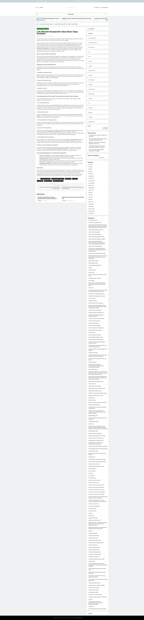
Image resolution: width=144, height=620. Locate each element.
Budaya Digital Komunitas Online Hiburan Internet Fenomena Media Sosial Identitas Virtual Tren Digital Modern (98, 257)
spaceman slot (91, 515)
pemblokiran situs (48, 180)
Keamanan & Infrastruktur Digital (95, 325)
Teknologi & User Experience (94, 556)
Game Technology (92, 298)
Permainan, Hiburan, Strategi (94, 464)
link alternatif (76, 38)
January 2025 (91, 206)
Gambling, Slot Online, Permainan (95, 278)
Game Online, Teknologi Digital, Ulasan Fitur (97, 296)
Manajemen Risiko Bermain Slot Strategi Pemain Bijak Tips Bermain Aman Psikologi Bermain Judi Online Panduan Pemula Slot (98, 378)
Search (89, 126)
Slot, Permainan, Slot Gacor (94, 503)
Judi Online (75, 178)
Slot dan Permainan (92, 478)
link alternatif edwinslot (93, 369)
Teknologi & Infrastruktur (93, 538)
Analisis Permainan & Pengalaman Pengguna (97, 239)
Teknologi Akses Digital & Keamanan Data (96, 559)
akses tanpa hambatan (45, 178)
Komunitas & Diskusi (92, 362)
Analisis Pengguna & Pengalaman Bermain (96, 236)
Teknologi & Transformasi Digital (95, 554)
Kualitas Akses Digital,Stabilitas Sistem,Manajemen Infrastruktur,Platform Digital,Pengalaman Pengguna (96, 366)
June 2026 (90, 166)
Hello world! (102, 157)
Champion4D (68, 178)
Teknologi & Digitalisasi (93, 533)
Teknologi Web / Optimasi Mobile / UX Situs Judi (98, 597)
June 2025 (90, 194)
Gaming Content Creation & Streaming (96, 303)
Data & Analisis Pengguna (93, 260)
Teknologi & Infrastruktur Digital (94, 540)
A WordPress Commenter (93, 157)
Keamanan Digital (92, 332)
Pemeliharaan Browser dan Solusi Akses (96, 438)
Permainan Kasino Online (93, 451)
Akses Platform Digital (93, 220)
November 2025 (91, 183)
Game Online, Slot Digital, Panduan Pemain (97, 293)
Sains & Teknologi (92, 471)
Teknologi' (90, 599)
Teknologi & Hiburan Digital (94, 535)
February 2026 (91, 176)
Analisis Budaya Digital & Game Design (96, 229)
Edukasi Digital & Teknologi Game (95, 265)
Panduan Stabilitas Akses (93, 431)
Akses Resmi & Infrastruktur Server (95, 222)
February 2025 (91, 204)
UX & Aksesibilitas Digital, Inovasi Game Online (97, 608)
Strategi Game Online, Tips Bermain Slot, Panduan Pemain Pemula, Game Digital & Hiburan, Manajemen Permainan (98, 524)
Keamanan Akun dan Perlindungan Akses (96, 327)
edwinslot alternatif (92, 269)
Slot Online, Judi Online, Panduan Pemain (96, 484)
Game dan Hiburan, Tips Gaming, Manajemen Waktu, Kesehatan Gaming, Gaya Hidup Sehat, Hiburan (97, 284)
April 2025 (90, 199)
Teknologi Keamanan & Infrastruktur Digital (97, 585)
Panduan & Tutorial (92, 383)
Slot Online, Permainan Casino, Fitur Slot (96, 489)
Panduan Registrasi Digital (93, 421)
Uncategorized (91, 606)
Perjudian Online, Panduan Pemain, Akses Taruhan (98, 446)
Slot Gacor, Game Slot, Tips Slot (95, 480)
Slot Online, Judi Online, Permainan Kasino (96, 487)
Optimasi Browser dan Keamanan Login (96, 381)
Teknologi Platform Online (93, 592)
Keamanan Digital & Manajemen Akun (96, 337)
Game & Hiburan (92, 280)
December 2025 (91, 180)
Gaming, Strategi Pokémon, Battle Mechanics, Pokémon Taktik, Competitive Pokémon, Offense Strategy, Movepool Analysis (98, 306)
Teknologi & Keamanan (93, 545)
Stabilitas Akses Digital (93, 517)
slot (89, 52)
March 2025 (91, 201)
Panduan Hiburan (92, 397)
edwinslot (90, 267)
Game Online (91, 287)
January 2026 (91, 178)
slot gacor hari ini (92, 70)
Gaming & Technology (93, 300)
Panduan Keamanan (92, 400)
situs (89, 56)
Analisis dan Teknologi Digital (94, 232)
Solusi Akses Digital (92, 508)
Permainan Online (92, 456)
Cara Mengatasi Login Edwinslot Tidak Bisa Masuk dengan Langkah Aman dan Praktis (85, 1)
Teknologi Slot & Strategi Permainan (95, 594)
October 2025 (91, 185)
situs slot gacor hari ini (93, 42)
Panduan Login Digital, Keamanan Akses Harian (97, 402)
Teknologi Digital (92, 561)
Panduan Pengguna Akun (93, 415)
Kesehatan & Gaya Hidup (93, 352)
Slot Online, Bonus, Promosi (94, 482)
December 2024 (91, 208)
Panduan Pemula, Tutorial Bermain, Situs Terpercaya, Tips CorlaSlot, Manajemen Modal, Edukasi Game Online (97, 412)
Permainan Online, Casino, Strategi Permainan (97, 459)
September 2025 (92, 187)
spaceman (90, 112)
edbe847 (39, 36)
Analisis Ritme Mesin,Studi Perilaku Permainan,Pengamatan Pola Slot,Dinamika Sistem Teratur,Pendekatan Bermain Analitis (97, 242)
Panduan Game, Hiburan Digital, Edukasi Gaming (98, 393)
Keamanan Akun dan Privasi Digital (95, 330)
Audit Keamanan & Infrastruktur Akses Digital (97, 253)
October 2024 (91, 213)
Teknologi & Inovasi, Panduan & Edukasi (96, 542)
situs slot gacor (91, 47)
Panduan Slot (91, 423)
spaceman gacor (92, 121)
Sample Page (71, 14)
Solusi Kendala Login (92, 510)
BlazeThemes (79, 617)
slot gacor (90, 65)
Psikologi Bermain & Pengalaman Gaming (96, 466)
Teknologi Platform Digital (93, 589)
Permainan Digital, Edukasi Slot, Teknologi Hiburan (98, 448)
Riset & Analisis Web (92, 468)
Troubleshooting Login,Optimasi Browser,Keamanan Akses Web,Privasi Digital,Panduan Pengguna (96, 603)
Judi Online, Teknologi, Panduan (42, 28)
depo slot (90, 61)
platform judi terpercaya (58, 180)
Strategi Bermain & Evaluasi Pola (95, 520)
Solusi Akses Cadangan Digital (94, 506)
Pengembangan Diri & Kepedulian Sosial (96, 440)
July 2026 (90, 164)
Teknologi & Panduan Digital (94, 549)
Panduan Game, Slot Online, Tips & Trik (96, 395)
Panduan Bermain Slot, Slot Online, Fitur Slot (97, 388)
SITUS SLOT (91, 473)
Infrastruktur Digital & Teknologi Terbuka (96, 312)
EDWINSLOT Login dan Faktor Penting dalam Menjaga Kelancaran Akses (52, 18)
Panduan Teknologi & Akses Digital (95, 433)
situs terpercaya (92, 89)
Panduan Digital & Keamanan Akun (95, 390)
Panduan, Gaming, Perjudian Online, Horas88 (97, 435)
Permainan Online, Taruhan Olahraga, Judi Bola (97, 461)
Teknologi (90, 531)
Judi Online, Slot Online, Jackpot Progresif (96, 318)
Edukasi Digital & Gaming (93, 262)
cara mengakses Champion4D (58, 178)
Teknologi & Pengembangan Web (95, 552)
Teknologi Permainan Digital (94, 587)
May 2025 (90, 197)
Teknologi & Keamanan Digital (94, 547)
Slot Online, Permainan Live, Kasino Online (96, 494)
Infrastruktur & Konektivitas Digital (95, 310)
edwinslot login (91, 272)
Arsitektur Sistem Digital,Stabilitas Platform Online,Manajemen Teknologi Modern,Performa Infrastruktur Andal (97, 250)
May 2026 (90, 169)
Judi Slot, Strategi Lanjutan (94, 323)
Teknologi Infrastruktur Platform (95, 582)
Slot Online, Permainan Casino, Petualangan (97, 492)
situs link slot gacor (92, 38)
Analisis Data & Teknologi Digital (95, 234)
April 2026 (90, 171)
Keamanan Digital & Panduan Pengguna (96, 339)
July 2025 (90, 192)
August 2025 (91, 190)
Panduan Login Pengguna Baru (94, 404)
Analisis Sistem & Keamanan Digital (95, 246)
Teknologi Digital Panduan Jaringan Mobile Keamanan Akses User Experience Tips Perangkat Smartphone (98, 565)
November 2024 (91, 211)
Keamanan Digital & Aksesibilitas (95, 334)
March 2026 (91, 173)
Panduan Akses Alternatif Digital (95, 386)
